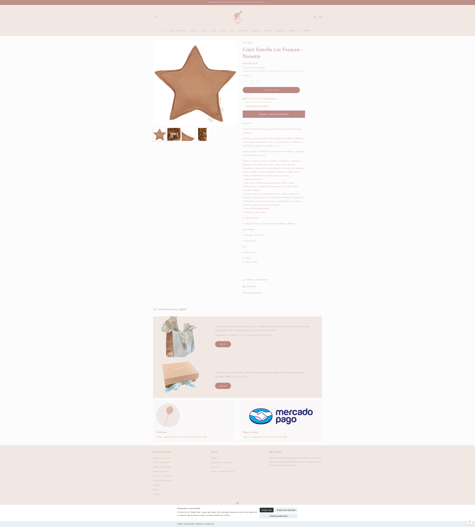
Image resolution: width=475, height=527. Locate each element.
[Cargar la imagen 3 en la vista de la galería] (188, 134)
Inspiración (215, 467)
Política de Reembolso (161, 462)
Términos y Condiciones (204, 524)
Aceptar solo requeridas (286, 510)
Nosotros (214, 458)
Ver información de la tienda (256, 106)
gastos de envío (251, 71)
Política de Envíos (160, 471)
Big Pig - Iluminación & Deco (223, 471)
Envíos (155, 489)
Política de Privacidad (186, 524)
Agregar (223, 344)
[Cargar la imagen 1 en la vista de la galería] (159, 134)
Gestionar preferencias (279, 516)
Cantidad (246, 75)
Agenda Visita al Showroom (222, 462)
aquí (205, 437)
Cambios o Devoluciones (162, 480)
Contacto (156, 494)
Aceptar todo (267, 510)
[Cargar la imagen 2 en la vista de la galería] (173, 134)
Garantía (156, 485)
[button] (156, 17)
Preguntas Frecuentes (161, 458)
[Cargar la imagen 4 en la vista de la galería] (202, 134)
